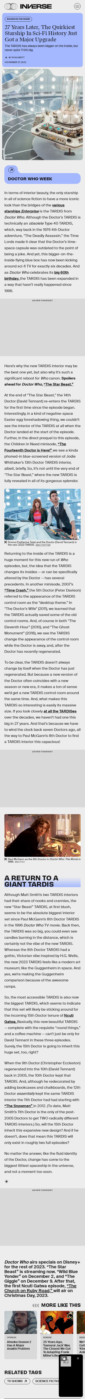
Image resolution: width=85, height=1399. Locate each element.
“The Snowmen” (18, 1106)
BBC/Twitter (8, 158)
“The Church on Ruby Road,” (40, 1288)
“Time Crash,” (16, 590)
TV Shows (15, 1381)
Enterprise (30, 211)
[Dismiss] (78, 1358)
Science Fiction (48, 1381)
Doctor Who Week (30, 178)
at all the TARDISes (60, 711)
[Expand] (63, 1358)
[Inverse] (36, 6)
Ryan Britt (18, 57)
